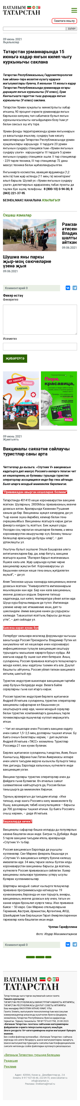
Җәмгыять (11, 439)
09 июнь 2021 (12, 39)
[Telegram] (75, 288)
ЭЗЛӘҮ (72, 28)
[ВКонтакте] (68, 288)
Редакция (11, 1060)
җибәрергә (15, 358)
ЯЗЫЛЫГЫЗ (50, 200)
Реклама (10, 1066)
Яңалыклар (11, 42)
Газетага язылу (64, 21)
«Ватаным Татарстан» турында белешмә (32, 1055)
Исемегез (10, 338)
